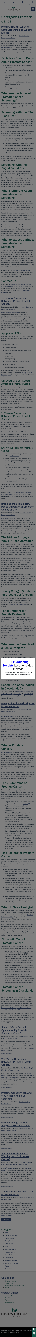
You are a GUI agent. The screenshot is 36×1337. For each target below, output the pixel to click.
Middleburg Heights (16, 663)
